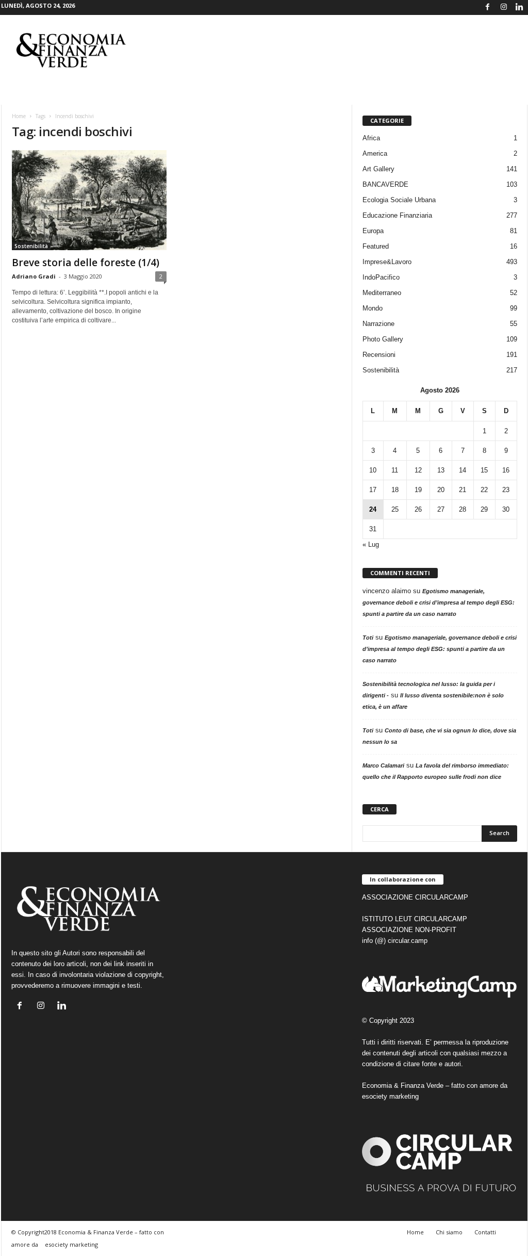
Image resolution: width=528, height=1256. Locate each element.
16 (505, 470)
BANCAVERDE (385, 184)
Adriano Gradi (34, 276)
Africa (371, 138)
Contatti (485, 1232)
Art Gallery (378, 169)
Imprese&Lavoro (386, 262)
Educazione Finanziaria (397, 215)
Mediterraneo (381, 293)
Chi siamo (449, 1232)
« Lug (370, 544)
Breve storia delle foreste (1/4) (85, 262)
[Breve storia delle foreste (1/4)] (89, 200)
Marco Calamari (383, 765)
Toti (367, 637)
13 (440, 470)
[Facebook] (488, 7)
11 (394, 470)
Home (19, 116)
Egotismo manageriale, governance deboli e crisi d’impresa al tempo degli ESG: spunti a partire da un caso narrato (438, 602)
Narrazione (378, 324)
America (374, 153)
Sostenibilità (31, 246)
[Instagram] (504, 7)
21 (462, 490)
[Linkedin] (520, 7)
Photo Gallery (382, 339)
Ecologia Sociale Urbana (399, 200)
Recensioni (378, 354)
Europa (373, 231)
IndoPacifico (381, 277)
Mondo (372, 308)
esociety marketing (390, 1096)
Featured (375, 246)
